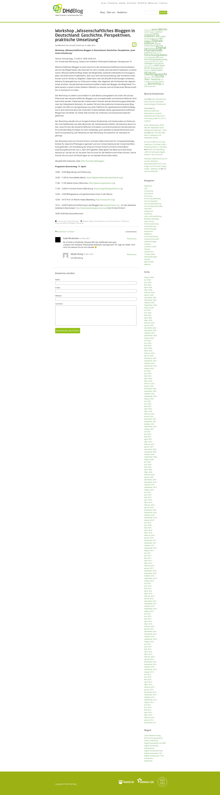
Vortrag (147, 259)
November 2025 (150, 300)
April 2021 (148, 439)
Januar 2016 (148, 598)
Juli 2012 (147, 705)
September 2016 (150, 578)
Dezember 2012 (150, 692)
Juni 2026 (147, 282)
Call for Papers (149, 32)
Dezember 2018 (150, 510)
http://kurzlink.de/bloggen (92, 161)
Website (58, 296)
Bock (146, 99)
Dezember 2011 (150, 722)
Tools (161, 79)
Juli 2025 (147, 310)
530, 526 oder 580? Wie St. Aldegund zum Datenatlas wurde (154, 135)
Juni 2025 (147, 313)
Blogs (91, 221)
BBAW (154, 29)
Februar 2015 (149, 626)
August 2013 (149, 672)
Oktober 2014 (149, 636)
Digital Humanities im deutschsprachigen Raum (68, 9)
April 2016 (148, 591)
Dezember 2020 (150, 449)
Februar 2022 (149, 414)
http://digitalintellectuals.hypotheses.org (104, 177)
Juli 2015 (147, 614)
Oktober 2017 (149, 545)
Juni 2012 (147, 707)
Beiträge (123, 3)
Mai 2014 (147, 649)
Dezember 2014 (150, 631)
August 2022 (149, 399)
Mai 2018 (147, 528)
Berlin (162, 29)
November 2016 (150, 573)
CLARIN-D (158, 32)
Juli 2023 (147, 371)
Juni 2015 (147, 616)
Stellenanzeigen (150, 241)
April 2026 (148, 287)
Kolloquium (148, 211)
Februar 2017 (149, 566)
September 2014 (150, 639)
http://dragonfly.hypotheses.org (108, 188)
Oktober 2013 (149, 667)
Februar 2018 (149, 535)
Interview (147, 209)
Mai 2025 (147, 315)
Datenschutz (154, 3)
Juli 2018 (147, 523)
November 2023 (150, 361)
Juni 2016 (147, 586)
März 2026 (148, 290)
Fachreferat (148, 193)
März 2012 (148, 715)
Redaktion (122, 12)
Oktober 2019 (149, 485)
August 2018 (149, 520)
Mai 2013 (147, 679)
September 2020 (150, 457)
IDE (155, 64)
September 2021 (150, 426)
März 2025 (148, 320)
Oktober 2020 (149, 454)
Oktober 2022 (149, 394)
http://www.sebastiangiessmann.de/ (91, 208)
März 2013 (148, 684)
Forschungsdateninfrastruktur (153, 57)
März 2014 (148, 654)
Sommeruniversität (151, 239)
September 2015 (150, 609)
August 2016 (149, 581)
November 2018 (150, 512)
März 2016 (148, 593)
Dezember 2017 (150, 540)
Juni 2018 (147, 525)
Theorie (147, 249)
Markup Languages (151, 219)
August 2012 (149, 702)
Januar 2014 (148, 659)
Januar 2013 (148, 690)
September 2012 (150, 700)
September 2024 (150, 335)
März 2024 (148, 351)
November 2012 (150, 695)
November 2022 (150, 391)
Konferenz (160, 63)
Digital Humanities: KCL (153, 753)
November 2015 (150, 604)
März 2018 (148, 533)
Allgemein (148, 186)
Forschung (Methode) (152, 198)
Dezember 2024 (150, 328)
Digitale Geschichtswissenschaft (153, 45)
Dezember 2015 (150, 601)
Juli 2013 (147, 674)
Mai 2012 (147, 710)
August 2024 (149, 338)
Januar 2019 (148, 507)
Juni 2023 (147, 373)
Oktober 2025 (149, 302)
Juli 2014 (147, 644)
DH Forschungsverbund (153, 738)
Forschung (148, 196)
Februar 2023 (149, 383)
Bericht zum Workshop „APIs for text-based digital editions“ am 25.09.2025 (154, 152)
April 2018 (148, 530)
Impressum (163, 3)
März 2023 (148, 381)
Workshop (154, 84)
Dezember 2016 (150, 571)
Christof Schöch (75, 45)
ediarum (158, 53)
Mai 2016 (147, 588)
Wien (145, 84)
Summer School (150, 246)
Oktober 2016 (149, 576)
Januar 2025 (148, 325)
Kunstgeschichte (149, 66)
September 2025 (150, 305)
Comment (59, 304)
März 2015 (148, 624)
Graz (161, 61)
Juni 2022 (147, 404)
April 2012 (148, 712)
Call (145, 188)
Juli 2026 (147, 280)
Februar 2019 (149, 505)
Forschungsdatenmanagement (159, 59)
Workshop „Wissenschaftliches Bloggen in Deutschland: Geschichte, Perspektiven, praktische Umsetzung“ (95, 35)
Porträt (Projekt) (150, 229)
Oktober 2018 (149, 515)
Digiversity (148, 761)
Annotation (147, 30)
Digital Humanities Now (153, 751)
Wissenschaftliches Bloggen (65, 223)
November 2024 (150, 330)
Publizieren (125, 221)
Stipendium (147, 77)
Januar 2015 (148, 629)
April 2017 (148, 561)
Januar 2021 (148, 447)
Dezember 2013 (150, 662)
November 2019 (150, 482)
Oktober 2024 (149, 333)
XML (163, 84)
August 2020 (149, 459)
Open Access (149, 221)
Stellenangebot (157, 70)
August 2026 (149, 277)
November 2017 (150, 543)
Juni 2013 (147, 677)
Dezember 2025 (150, 297)
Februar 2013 (149, 687)
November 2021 (150, 421)
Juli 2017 (147, 553)
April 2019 (148, 500)
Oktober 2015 (149, 606)
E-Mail (57, 288)
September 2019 (150, 487)
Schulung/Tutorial (151, 236)
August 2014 (149, 641)
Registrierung (113, 3)
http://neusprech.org (105, 199)
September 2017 (150, 548)
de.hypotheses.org (111, 205)
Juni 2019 (147, 495)
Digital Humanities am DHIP (155, 743)
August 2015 (149, 611)
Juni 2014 (147, 647)
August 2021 (149, 429)
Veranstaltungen (73, 221)
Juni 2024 (147, 343)
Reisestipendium (157, 68)
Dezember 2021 (150, 419)
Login (104, 3)
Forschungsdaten (155, 55)
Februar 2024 (149, 353)
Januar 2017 (148, 568)
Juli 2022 (147, 401)
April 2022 (148, 409)
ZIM (145, 86)
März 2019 (148, 502)
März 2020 (148, 472)
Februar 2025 (149, 323)
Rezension (147, 70)
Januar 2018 (148, 538)
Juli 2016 (147, 583)
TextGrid (155, 79)
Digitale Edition (153, 42)
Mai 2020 (147, 467)
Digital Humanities (155, 48)
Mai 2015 (147, 619)
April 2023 (148, 378)
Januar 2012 (148, 720)
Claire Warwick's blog (152, 735)
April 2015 (148, 621)
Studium (147, 244)
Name (57, 280)
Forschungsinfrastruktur (151, 61)
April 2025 (148, 318)
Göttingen (148, 63)
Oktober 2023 (149, 363)
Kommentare (132, 3)
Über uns (111, 12)
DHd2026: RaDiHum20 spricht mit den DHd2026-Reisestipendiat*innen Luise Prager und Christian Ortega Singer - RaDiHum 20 (155, 164)
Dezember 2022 (150, 388)
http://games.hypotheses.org (101, 183)
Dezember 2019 (150, 480)
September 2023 (150, 366)
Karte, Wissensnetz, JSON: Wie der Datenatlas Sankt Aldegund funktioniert (155, 101)
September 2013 (150, 669)
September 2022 (150, 396)
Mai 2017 (147, 558)
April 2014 (148, 652)
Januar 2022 (148, 416)
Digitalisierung (150, 53)
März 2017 (148, 563)
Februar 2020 (149, 475)
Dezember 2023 (150, 358)
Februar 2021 (149, 444)
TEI (153, 77)
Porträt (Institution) (151, 224)
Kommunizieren (114, 221)
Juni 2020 (147, 464)
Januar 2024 (148, 356)
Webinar (147, 264)
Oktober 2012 (149, 697)
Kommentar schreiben (65, 232)
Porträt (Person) (150, 226)
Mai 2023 (147, 376)
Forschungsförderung (152, 203)
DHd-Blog (73, 784)
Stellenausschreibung (161, 74)
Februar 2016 (149, 596)
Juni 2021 (147, 434)
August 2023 (149, 368)
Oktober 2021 (149, 424)
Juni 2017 (147, 555)
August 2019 (149, 490)
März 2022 (148, 411)
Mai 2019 (147, 497)
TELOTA (159, 76)
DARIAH (155, 34)
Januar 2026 (148, 295)
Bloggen (85, 221)
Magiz (146, 108)
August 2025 (149, 308)
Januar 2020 (148, 477)
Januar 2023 (148, 386)
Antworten (133, 239)
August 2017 (149, 550)
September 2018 (150, 518)
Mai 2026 (147, 285)
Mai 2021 (147, 437)
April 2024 (148, 348)
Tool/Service (148, 252)
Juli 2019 (147, 492)
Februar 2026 (149, 292)
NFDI (156, 65)
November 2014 (150, 634)
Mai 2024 (147, 345)
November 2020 (150, 452)
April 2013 (148, 682)
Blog (102, 12)
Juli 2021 (147, 432)
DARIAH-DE (143, 3)
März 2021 (148, 442)
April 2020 (148, 469)
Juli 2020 (147, 462)
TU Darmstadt (149, 254)
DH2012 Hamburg (151, 740)
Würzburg (79, 223)
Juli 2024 (147, 340)
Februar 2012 (149, 717)
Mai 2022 (147, 406)
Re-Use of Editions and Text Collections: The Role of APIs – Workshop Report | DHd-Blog (155, 144)
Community (62, 221)
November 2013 (150, 664)
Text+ (147, 79)
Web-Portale (149, 262)
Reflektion (148, 234)
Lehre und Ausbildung (153, 216)
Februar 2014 (149, 657)
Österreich (152, 86)
